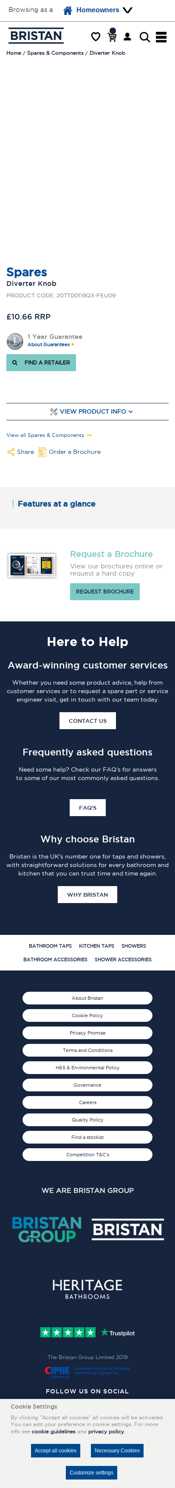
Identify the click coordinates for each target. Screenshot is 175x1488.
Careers (87, 1102)
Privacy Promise (88, 1032)
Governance (87, 1085)
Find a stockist (87, 1137)
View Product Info (93, 411)
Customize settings (91, 1473)
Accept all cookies (55, 1451)
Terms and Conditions (88, 1050)
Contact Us (88, 721)
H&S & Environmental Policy (88, 1067)
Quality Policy (88, 1119)
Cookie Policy (87, 1015)
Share (25, 451)
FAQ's (87, 808)
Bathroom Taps (50, 945)
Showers (133, 945)
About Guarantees (49, 344)
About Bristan (87, 998)
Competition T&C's (87, 1154)
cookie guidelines (54, 1431)
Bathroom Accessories (55, 959)
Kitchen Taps (96, 945)
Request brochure (105, 591)
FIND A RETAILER (45, 362)
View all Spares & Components (45, 435)
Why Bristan (87, 895)
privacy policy (106, 1431)
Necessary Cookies (117, 1451)
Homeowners (97, 10)
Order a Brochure (75, 451)
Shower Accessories (123, 959)
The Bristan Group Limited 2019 (88, 1357)
